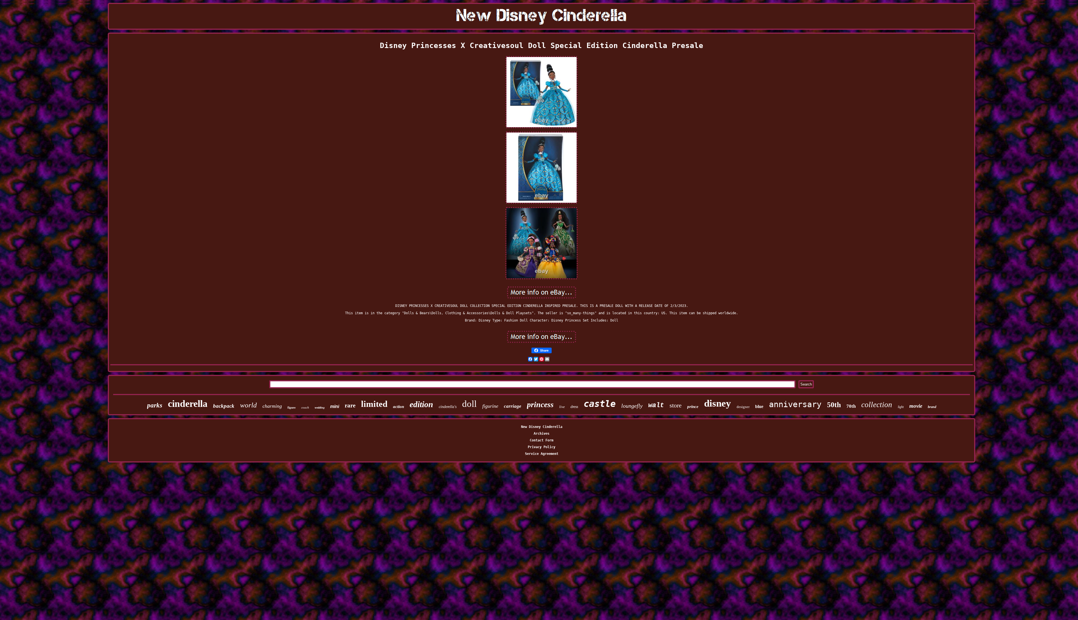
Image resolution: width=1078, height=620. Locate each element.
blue (759, 406)
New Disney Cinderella (541, 427)
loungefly (632, 406)
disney (717, 403)
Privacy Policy (541, 447)
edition (421, 404)
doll (469, 404)
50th (834, 405)
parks (154, 405)
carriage (512, 406)
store (676, 405)
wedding (320, 407)
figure (291, 407)
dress (574, 407)
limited (374, 404)
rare (350, 405)
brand (932, 407)
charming (272, 406)
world (248, 405)
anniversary (795, 404)
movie (915, 406)
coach (305, 407)
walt (656, 405)
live (562, 407)
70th (851, 406)
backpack (223, 406)
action (398, 406)
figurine (490, 406)
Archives (541, 434)
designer (743, 407)
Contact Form (541, 440)
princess (540, 404)
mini (334, 406)
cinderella (187, 403)
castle (600, 403)
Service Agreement (541, 454)
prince (692, 406)
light (901, 407)
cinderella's (447, 407)
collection (876, 404)
